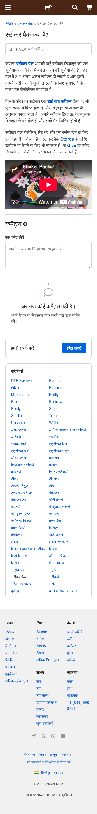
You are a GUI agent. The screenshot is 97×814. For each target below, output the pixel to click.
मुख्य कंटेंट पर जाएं (4, 4)
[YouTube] (63, 736)
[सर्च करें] (74, 7)
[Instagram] (53, 736)
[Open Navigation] (7, 7)
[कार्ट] (89, 7)
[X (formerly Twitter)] (43, 736)
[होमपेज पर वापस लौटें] (48, 7)
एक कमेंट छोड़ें (14, 237)
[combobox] (48, 49)
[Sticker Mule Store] (34, 736)
